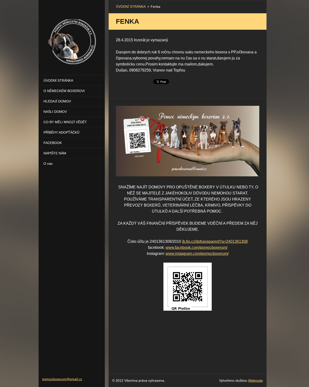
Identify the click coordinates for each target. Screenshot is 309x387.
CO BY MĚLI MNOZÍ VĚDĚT (65, 122)
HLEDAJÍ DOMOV (57, 101)
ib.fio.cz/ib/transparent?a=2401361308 (215, 241)
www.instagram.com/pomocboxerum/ (197, 253)
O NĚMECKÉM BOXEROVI (64, 91)
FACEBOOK (52, 143)
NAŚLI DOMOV (55, 112)
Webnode (255, 380)
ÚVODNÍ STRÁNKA (58, 80)
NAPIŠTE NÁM (54, 153)
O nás (48, 163)
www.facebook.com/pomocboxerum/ (196, 247)
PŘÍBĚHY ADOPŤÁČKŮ (61, 132)
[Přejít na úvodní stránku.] (72, 34)
